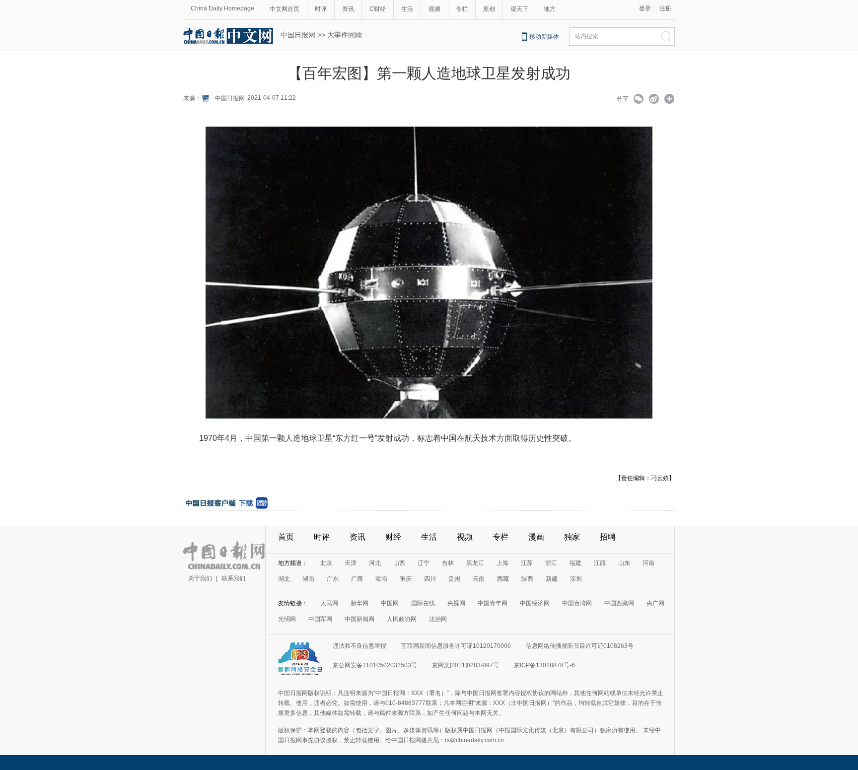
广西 (357, 578)
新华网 (359, 603)
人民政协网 (402, 619)
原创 (489, 8)
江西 (600, 563)
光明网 (287, 619)
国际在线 (423, 603)
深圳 (576, 578)
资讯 (348, 8)
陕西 (527, 578)
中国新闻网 (359, 619)
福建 (575, 563)
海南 (381, 578)
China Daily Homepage (222, 8)
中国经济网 (535, 603)
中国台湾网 (577, 603)
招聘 (608, 537)
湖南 (308, 578)
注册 (665, 8)
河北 (375, 563)
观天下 (519, 8)
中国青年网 (492, 603)
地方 (550, 8)
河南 (648, 563)
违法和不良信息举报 (359, 645)
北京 (326, 563)
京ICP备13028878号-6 (544, 665)
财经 (393, 537)
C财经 (377, 8)
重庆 (406, 578)
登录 (645, 8)
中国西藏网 (619, 603)
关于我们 (200, 578)
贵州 (454, 578)
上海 (502, 563)
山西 (399, 563)
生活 (407, 8)
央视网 (456, 603)
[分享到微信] (639, 100)
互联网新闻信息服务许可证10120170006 (456, 645)
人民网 (329, 603)
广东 (333, 578)
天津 (351, 563)
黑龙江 (475, 563)
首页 (286, 537)
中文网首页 (284, 8)
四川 (430, 578)
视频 (434, 8)
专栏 (462, 8)
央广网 (655, 603)
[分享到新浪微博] (654, 100)
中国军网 (320, 619)
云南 (479, 578)
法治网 (438, 619)
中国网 (390, 603)
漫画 (536, 537)
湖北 (284, 578)
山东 (624, 563)
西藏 (503, 578)
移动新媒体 (544, 36)
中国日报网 (298, 35)
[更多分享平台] (669, 100)
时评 (321, 8)
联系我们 (233, 578)
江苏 (527, 563)
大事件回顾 (344, 35)
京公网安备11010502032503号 (375, 665)
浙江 (551, 563)
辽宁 (423, 563)
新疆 (552, 578)
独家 (572, 537)
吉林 (448, 563)
